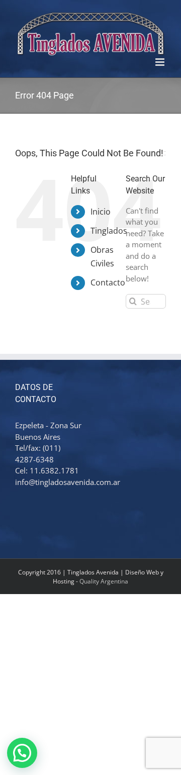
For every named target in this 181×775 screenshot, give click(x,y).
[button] (22, 753)
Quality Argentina (103, 581)
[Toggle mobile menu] (160, 62)
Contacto (107, 282)
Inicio (100, 211)
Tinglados (108, 230)
